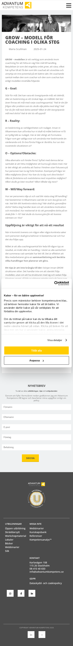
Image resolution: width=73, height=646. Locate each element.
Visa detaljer (54, 340)
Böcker (9, 543)
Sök (7, 550)
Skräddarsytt (12, 532)
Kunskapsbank (38, 532)
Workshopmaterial (15, 535)
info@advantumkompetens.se (47, 571)
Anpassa (34, 360)
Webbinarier (12, 547)
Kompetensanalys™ (41, 539)
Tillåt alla (36, 350)
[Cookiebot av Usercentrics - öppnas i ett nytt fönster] (54, 283)
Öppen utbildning (15, 528)
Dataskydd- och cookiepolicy (46, 583)
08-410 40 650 (37, 568)
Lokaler (9, 539)
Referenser (36, 535)
